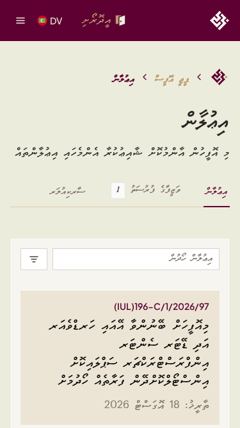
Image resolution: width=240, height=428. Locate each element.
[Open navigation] (20, 20)
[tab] (217, 196)
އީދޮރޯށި (96, 20)
